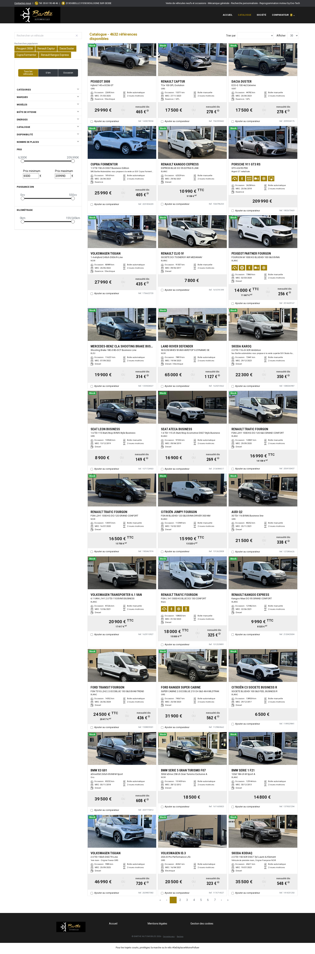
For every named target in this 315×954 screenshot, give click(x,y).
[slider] (22, 161)
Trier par (231, 35)
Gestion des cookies (201, 923)
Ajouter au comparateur (106, 121)
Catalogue (244, 15)
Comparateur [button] (282, 15)
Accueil (227, 15)
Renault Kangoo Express (55, 54)
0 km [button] (48, 72)
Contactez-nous (22, 3)
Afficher (281, 35)
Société (261, 15)
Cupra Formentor (26, 54)
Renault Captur (46, 48)
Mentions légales (157, 923)
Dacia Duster (67, 48)
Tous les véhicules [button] (28, 72)
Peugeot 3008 (25, 48)
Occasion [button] (68, 72)
